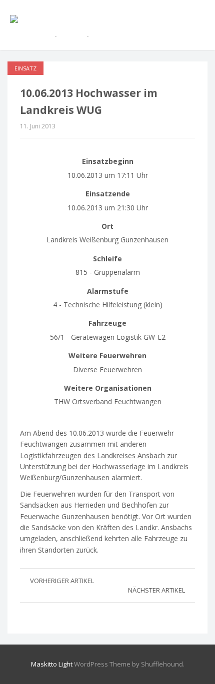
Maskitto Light (51, 664)
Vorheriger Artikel (62, 580)
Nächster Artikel (156, 590)
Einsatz (25, 68)
